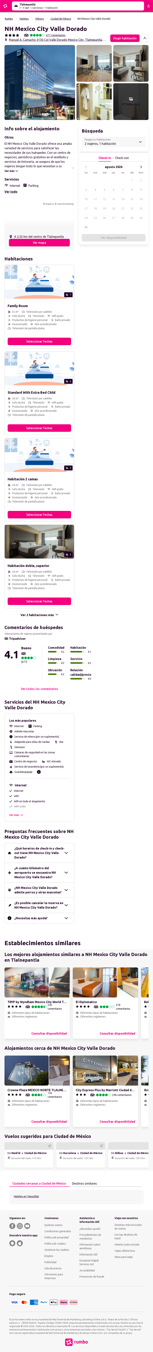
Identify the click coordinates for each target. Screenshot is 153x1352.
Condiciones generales (57, 1231)
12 (104, 199)
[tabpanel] (76, 1197)
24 (86, 217)
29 (131, 217)
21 (122, 208)
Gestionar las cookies (56, 1249)
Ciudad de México (61, 18)
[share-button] (145, 38)
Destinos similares (84, 1183)
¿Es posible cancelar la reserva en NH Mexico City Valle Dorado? (38, 905)
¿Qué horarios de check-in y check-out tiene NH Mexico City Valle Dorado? (39, 853)
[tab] (39, 1183)
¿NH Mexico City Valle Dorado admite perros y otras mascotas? (38, 890)
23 (141, 208)
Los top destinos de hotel (126, 1236)
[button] (39, 82)
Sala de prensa (52, 1268)
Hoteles (24, 18)
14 (122, 199)
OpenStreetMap (65, 204)
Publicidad (50, 1262)
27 (113, 217)
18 (95, 208)
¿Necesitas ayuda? (90, 1228)
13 (113, 199)
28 (122, 217)
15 (131, 199)
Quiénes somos (53, 1225)
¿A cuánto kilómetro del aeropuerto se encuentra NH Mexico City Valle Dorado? (35, 872)
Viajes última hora (125, 1250)
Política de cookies (55, 1243)
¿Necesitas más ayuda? (31, 918)
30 (141, 217)
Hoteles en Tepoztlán (26, 1196)
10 (86, 199)
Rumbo (9, 18)
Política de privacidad (56, 1237)
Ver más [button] (14, 815)
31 (86, 227)
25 (95, 217)
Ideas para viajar (124, 1256)
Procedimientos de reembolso (90, 1236)
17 (86, 208)
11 (95, 199)
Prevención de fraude (91, 1276)
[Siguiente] (141, 167)
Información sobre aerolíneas (89, 1246)
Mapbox (49, 204)
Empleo (48, 1256)
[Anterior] (86, 167)
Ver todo (10, 191)
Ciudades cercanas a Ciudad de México (39, 1183)
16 (141, 199)
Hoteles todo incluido (127, 1244)
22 (131, 208)
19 (104, 208)
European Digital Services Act (89, 1262)
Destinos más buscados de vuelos (128, 1226)
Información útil (88, 1254)
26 (104, 217)
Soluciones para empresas (53, 1276)
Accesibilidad (87, 1270)
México (39, 18)
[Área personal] (148, 6)
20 (113, 208)
